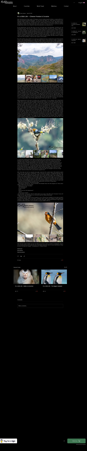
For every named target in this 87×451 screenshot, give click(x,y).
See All (65, 267)
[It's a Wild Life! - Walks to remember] (26, 277)
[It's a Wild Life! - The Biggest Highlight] (54, 277)
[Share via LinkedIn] (21, 256)
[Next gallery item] (61, 59)
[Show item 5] (53, 78)
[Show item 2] (29, 78)
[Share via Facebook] (18, 256)
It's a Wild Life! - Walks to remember (24, 286)
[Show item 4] (45, 78)
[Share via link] (24, 256)
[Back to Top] (64, 441)
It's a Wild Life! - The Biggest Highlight (52, 286)
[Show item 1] (21, 78)
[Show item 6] (61, 78)
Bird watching (20, 250)
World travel (19, 248)
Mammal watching (21, 252)
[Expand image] (40, 59)
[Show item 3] (37, 78)
